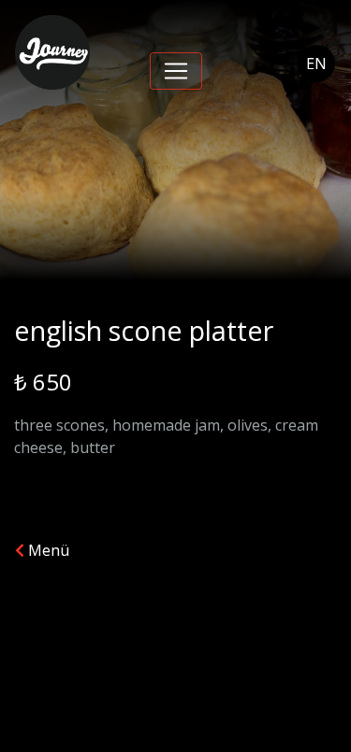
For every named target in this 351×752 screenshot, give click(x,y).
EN (316, 63)
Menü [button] (46, 550)
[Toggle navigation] (176, 71)
